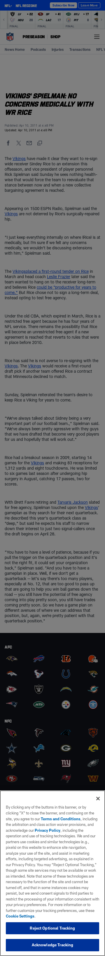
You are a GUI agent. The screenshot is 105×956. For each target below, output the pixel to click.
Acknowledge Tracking (53, 944)
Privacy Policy (47, 830)
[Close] (98, 798)
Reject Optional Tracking (52, 928)
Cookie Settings (20, 916)
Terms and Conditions (60, 818)
